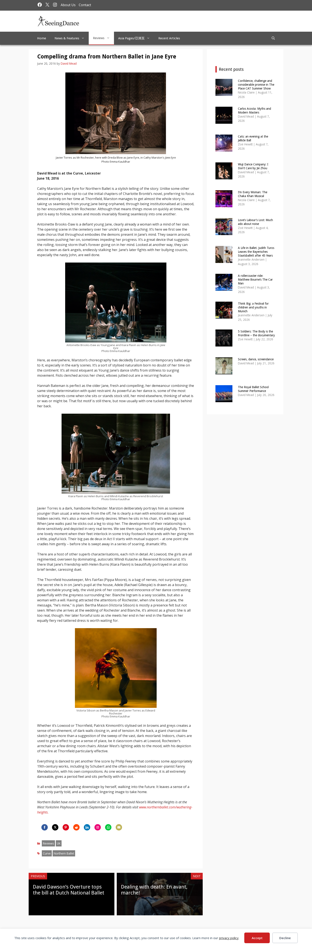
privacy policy (229, 938)
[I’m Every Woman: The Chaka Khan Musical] (223, 204)
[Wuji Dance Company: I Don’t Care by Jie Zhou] (223, 176)
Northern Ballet (64, 853)
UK (58, 843)
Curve (47, 853)
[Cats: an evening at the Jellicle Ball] (223, 148)
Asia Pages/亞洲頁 (131, 38)
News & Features (67, 38)
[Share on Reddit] (76, 827)
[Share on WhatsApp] (108, 827)
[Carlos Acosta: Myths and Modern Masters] (223, 120)
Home (41, 38)
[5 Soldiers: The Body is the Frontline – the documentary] (223, 343)
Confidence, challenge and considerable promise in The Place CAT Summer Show (256, 84)
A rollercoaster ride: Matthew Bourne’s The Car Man (255, 279)
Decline (285, 938)
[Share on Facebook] (44, 827)
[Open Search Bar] (273, 38)
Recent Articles (169, 38)
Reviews (98, 38)
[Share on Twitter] (55, 827)
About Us (68, 5)
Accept (257, 938)
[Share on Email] (119, 827)
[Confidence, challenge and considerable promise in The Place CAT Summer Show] (223, 93)
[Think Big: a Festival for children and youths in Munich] (223, 315)
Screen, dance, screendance (256, 359)
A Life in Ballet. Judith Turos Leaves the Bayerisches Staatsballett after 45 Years (256, 251)
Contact (85, 5)
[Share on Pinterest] (66, 827)
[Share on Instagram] (97, 827)
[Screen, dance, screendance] (223, 371)
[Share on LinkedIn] (87, 827)
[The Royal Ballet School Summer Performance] (223, 399)
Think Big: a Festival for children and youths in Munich (253, 307)
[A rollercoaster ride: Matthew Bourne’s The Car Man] (223, 287)
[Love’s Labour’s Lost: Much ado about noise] (223, 232)
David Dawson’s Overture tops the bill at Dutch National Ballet (68, 890)
